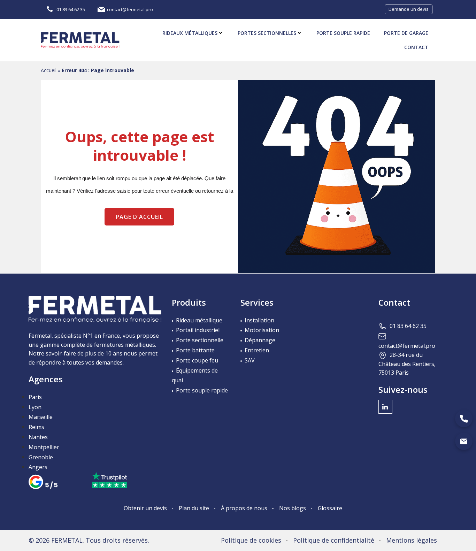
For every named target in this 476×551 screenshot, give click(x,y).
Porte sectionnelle (199, 340)
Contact (416, 47)
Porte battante (195, 350)
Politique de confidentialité (333, 540)
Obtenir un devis (145, 508)
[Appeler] (464, 418)
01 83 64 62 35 (408, 326)
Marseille (41, 417)
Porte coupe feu (197, 360)
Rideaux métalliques (189, 33)
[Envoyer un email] (464, 441)
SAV (250, 360)
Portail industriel (198, 330)
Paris (35, 397)
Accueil (48, 70)
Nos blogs (292, 508)
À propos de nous (244, 508)
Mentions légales (411, 540)
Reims (36, 427)
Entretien (257, 350)
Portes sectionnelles (267, 33)
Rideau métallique (199, 320)
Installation (259, 320)
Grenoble (41, 457)
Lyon (35, 407)
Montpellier (44, 447)
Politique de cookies (251, 540)
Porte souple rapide (343, 33)
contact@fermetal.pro (406, 346)
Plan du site (194, 508)
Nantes (38, 437)
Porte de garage (406, 33)
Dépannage (260, 340)
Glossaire (330, 508)
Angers (38, 467)
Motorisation (262, 330)
